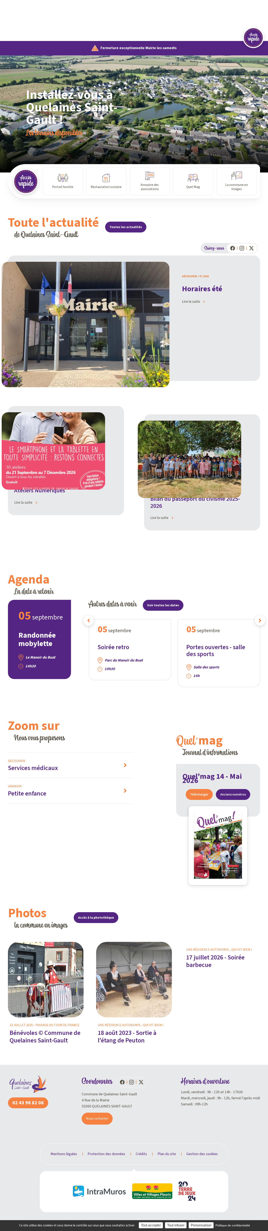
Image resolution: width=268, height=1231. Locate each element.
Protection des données (106, 1154)
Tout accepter (151, 1225)
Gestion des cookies (202, 1154)
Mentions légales (63, 1154)
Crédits (141, 1154)
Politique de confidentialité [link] (232, 1225)
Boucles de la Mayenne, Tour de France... (76, 132)
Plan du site (166, 1154)
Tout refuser (175, 1225)
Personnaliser (201, 1225)
